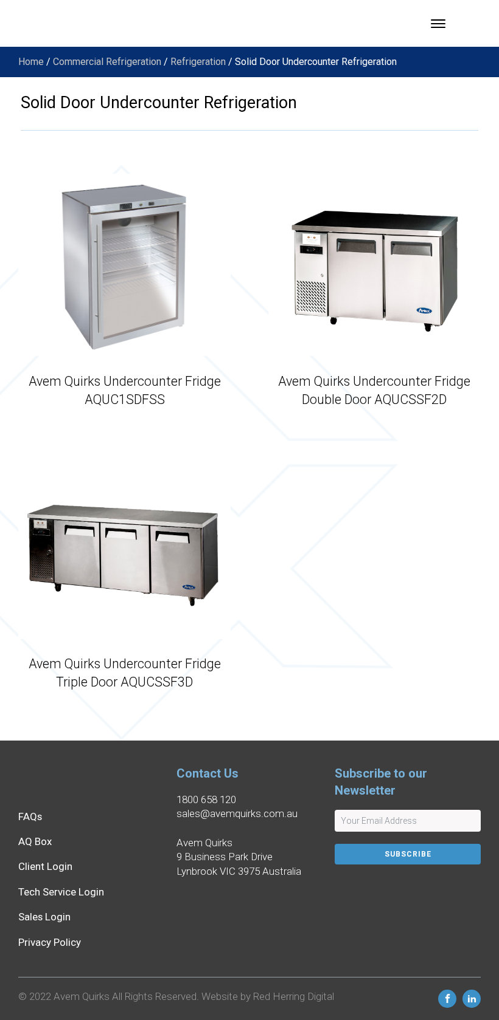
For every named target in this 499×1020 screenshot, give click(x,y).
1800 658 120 (206, 799)
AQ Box (35, 841)
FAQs (30, 816)
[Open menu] (438, 23)
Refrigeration (198, 61)
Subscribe (408, 854)
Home (31, 61)
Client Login (45, 866)
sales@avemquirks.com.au (237, 813)
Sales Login (44, 917)
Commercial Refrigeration (107, 61)
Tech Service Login (61, 892)
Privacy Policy (49, 942)
